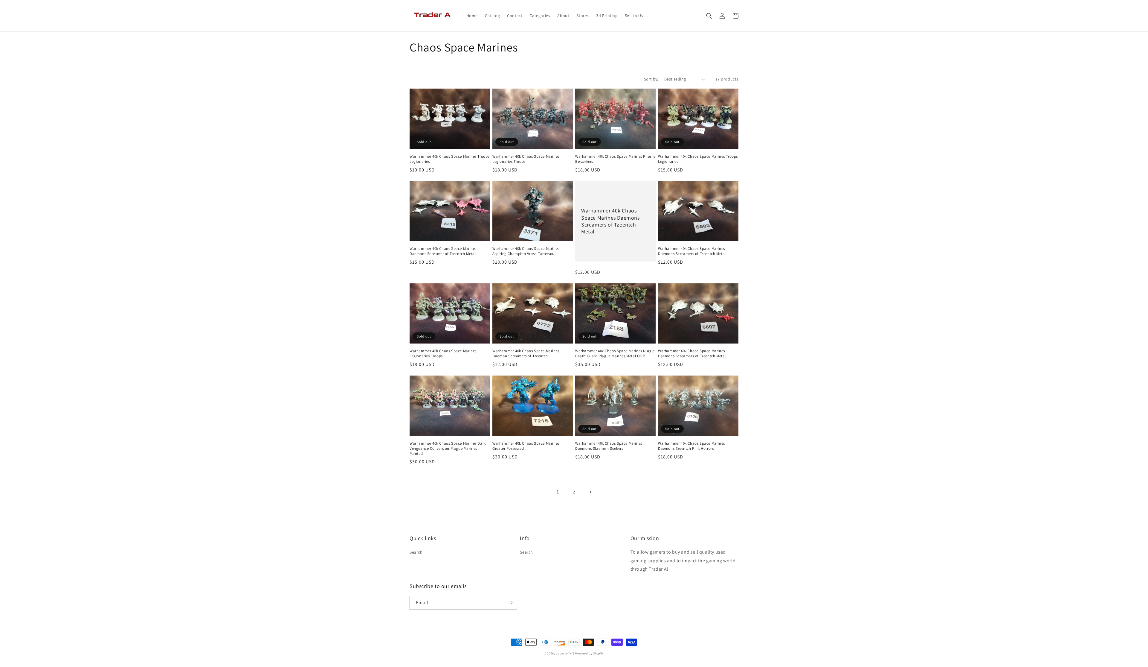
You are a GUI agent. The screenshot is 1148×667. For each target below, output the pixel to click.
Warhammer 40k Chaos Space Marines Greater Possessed (525, 446)
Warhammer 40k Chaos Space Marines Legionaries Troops (525, 159)
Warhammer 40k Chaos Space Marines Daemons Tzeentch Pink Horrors (691, 446)
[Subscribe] (510, 603)
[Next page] (590, 492)
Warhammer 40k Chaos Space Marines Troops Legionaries (449, 159)
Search (416, 552)
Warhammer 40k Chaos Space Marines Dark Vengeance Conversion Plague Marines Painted (448, 448)
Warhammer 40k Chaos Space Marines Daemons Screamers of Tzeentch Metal (610, 221)
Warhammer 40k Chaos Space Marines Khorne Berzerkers (615, 159)
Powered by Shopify (589, 653)
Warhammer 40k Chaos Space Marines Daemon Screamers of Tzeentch (525, 353)
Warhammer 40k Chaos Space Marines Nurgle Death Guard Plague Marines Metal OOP (615, 353)
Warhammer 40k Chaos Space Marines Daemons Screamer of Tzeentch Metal (443, 251)
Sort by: (651, 79)
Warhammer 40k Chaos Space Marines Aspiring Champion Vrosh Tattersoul (525, 251)
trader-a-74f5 (565, 653)
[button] (709, 15)
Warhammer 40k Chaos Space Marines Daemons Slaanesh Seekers (608, 446)
